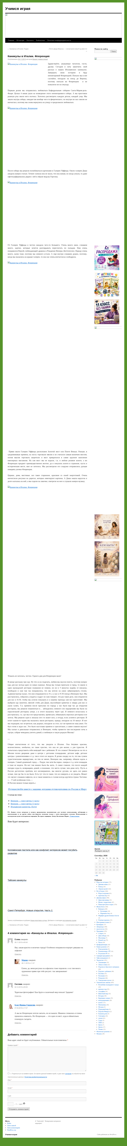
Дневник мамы (103, 884)
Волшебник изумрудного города (108, 985)
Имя (10, 1080)
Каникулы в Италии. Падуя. (18, 49)
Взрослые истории (102, 882)
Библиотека (40, 40)
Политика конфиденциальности (59, 40)
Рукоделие (101, 978)
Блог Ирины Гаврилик (25, 1004)
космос (100, 1002)
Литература (100, 927)
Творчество (100, 960)
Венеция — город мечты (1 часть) (25, 800)
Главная (11, 40)
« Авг (96, 875)
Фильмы (99, 1034)
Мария (25, 960)
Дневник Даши (101, 898)
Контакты (30, 40)
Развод (100, 887)
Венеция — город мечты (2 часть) (25, 803)
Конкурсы (101, 909)
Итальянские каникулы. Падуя (24, 806)
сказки (100, 1018)
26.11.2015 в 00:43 (21, 942)
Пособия (101, 973)
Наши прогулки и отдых (38, 920)
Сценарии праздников (103, 956)
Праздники (99, 931)
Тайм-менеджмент (102, 958)
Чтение (100, 1029)
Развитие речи (102, 1014)
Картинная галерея (104, 998)
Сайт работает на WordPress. (107, 1134)
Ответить (18, 954)
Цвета (100, 1025)
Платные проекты (103, 920)
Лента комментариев (13, 1128)
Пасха (100, 942)
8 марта (100, 933)
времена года (102, 989)
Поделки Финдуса (104, 1011)
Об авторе (20, 40)
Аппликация (102, 962)
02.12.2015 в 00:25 (21, 987)
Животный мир (103, 994)
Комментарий (13, 1045)
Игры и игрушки (103, 893)
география (101, 991)
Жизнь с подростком (104, 902)
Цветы (100, 1027)
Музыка (100, 1007)
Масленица (101, 938)
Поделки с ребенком (104, 971)
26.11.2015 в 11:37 (28, 963)
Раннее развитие (101, 947)
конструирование (103, 1000)
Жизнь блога (100, 907)
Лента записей (11, 1125)
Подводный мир (103, 1009)
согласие (68, 1073)
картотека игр (102, 895)
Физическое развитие (103, 1031)
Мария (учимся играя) (40, 59)
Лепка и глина (102, 965)
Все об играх (100, 891)
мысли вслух (100, 929)
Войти (9, 1123)
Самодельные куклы (104, 980)
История (101, 996)
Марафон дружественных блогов (108, 916)
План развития (103, 949)
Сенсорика (101, 1016)
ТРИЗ (100, 1023)
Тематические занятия (103, 982)
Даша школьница (103, 900)
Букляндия (103, 911)
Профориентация (101, 945)
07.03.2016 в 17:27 (21, 1008)
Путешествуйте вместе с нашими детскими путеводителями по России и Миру (47, 789)
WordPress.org (11, 1130)
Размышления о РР (104, 951)
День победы (102, 936)
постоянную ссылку (69, 920)
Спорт (100, 1020)
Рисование (101, 976)
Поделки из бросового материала (108, 967)
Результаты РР (102, 953)
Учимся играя (17, 8)
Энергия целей (102, 889)
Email (10, 1088)
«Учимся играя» (74, 816)
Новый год (101, 940)
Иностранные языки (102, 922)
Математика (102, 1005)
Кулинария (99, 924)
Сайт (9, 1096)
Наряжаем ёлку (105, 913)
